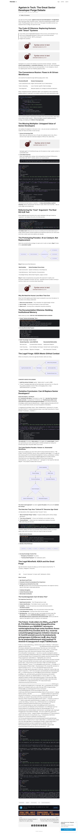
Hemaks (12, 1)
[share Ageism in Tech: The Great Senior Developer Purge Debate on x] (32, 825)
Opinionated (21, 802)
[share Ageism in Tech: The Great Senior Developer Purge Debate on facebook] (39, 825)
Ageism (27, 802)
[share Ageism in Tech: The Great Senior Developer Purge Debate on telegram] (43, 825)
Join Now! (56, 807)
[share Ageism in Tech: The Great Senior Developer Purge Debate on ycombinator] (46, 825)
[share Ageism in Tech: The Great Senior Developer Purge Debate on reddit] (37, 825)
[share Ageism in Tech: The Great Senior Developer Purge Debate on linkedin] (34, 825)
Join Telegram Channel (68, 829)
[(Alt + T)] (16, 1)
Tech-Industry (33, 802)
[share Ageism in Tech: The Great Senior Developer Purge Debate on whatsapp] (41, 825)
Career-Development (45, 802)
